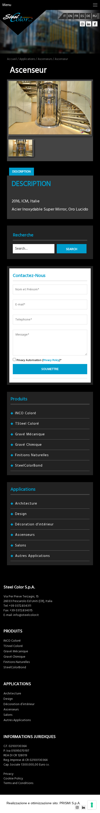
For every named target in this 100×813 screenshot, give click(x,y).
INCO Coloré (25, 413)
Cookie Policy (13, 778)
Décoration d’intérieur (34, 524)
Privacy (8, 774)
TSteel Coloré (27, 423)
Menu (6, 4)
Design (21, 514)
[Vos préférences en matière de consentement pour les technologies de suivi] (91, 804)
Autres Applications (32, 555)
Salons (20, 545)
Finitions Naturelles (32, 455)
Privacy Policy (51, 360)
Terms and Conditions (18, 783)
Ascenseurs (45, 59)
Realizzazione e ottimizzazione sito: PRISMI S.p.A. (43, 803)
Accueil (12, 59)
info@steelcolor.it (26, 615)
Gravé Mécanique (30, 434)
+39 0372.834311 (20, 605)
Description (21, 171)
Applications (27, 59)
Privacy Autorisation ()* (38, 360)
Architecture (26, 503)
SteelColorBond (29, 465)
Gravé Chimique (28, 444)
